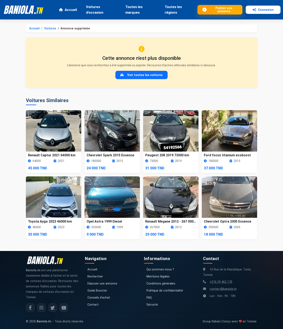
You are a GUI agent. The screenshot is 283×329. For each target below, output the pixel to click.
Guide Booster (97, 290)
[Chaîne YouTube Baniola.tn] (63, 307)
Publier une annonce (223, 9)
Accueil (71, 10)
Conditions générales (160, 283)
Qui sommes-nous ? (160, 269)
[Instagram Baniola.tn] (41, 307)
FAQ (149, 297)
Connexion (266, 10)
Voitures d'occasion (94, 9)
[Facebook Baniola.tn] (30, 307)
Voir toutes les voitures (145, 75)
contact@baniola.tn (223, 289)
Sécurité (152, 304)
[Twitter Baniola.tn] (52, 307)
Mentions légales (158, 276)
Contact (93, 304)
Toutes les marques (134, 9)
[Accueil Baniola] (25, 9)
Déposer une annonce (102, 283)
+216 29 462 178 (221, 282)
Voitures (50, 28)
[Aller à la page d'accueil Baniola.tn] (46, 260)
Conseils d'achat (98, 297)
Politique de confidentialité (164, 290)
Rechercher (95, 276)
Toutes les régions (173, 9)
